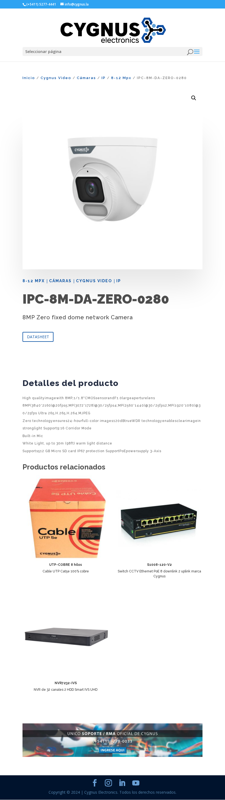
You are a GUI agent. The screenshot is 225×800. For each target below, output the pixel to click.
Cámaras (86, 78)
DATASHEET (38, 336)
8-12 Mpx (121, 78)
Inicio (28, 78)
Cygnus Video (56, 78)
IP (104, 78)
